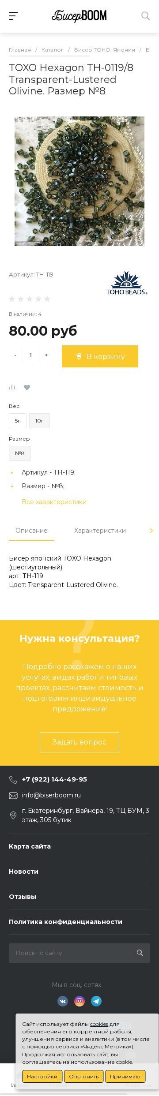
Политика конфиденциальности (65, 922)
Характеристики (100, 531)
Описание (31, 531)
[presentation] (151, 530)
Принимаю (125, 1076)
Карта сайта (30, 846)
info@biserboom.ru (51, 795)
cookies (99, 1024)
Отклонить (83, 1076)
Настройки (42, 1076)
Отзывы (22, 897)
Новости (23, 871)
